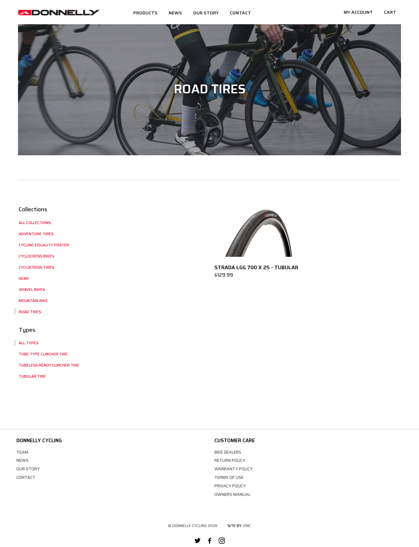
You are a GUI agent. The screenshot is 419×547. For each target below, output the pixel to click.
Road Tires (30, 312)
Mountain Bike (33, 300)
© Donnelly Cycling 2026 (193, 525)
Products (145, 12)
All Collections (35, 222)
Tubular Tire (32, 376)
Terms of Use (229, 477)
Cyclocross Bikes (36, 256)
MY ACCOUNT (358, 12)
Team (22, 452)
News (175, 12)
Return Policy (229, 460)
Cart (390, 12)
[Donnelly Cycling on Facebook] (210, 541)
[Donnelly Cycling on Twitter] (197, 541)
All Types (28, 343)
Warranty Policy (233, 468)
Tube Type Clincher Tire (43, 354)
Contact (240, 12)
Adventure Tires (36, 234)
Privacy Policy (230, 485)
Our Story (206, 12)
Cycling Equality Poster (44, 245)
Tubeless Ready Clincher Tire (49, 365)
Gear (24, 278)
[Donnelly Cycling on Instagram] (222, 541)
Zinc (247, 525)
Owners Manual (232, 494)
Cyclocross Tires (36, 267)
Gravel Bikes (32, 289)
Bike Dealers (227, 452)
